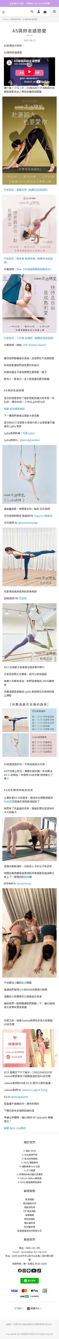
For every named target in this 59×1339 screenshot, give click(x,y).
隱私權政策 (29, 1222)
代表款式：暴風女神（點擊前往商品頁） (26, 190)
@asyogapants (19, 1097)
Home (6, 19)
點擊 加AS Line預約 (15, 1128)
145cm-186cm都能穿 (31, 1178)
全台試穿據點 (30, 1158)
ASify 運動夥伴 (31, 1162)
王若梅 (23, 598)
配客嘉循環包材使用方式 (29, 1230)
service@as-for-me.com (34, 1251)
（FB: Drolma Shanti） (35, 345)
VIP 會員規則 (29, 1211)
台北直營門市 (30, 1154)
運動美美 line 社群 (31, 1166)
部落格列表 (16, 19)
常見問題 (29, 1199)
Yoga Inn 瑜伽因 (43, 516)
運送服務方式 (29, 1203)
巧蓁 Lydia (28, 433)
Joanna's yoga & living (34, 1090)
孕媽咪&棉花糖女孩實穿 (31, 1174)
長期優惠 (29, 1215)
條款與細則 (29, 1219)
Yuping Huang (24, 883)
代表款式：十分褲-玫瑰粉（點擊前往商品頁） (29, 338)
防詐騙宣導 (29, 1226)
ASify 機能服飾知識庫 (30, 1182)
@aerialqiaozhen (30, 440)
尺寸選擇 (30, 1170)
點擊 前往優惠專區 (14, 408)
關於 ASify (31, 1150)
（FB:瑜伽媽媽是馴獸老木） (37, 269)
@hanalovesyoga (28, 522)
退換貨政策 (29, 1207)
